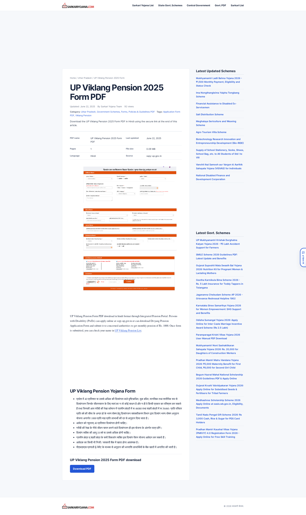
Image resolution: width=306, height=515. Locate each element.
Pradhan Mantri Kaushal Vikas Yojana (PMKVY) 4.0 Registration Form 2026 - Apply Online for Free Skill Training (217, 433)
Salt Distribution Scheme (210, 114)
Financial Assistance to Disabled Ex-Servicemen (216, 105)
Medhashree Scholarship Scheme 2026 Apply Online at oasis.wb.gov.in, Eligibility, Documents (219, 404)
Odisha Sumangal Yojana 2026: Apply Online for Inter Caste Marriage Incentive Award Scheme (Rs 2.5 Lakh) (219, 324)
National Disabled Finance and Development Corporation (213, 177)
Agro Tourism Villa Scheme (211, 132)
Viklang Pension (83, 115)
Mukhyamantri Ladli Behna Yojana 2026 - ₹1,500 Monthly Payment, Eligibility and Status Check (219, 82)
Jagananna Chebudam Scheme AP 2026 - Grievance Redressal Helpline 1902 (219, 296)
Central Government (198, 5)
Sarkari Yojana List (143, 5)
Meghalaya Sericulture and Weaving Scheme (216, 123)
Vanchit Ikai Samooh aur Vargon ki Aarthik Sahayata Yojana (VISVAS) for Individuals (219, 166)
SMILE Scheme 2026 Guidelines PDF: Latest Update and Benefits (216, 256)
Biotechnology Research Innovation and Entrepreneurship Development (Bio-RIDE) (220, 141)
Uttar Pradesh (85, 78)
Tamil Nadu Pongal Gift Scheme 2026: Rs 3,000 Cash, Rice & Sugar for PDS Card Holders (219, 418)
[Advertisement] (153, 36)
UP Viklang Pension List (128, 330)
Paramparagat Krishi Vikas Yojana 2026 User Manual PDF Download (218, 336)
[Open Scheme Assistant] (303, 257)
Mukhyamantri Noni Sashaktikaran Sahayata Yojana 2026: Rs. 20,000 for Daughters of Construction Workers (217, 349)
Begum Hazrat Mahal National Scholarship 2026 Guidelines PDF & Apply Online (219, 376)
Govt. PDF (220, 5)
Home (73, 78)
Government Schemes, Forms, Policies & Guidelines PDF (126, 111)
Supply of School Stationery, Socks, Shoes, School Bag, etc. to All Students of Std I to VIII (220, 154)
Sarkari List (237, 5)
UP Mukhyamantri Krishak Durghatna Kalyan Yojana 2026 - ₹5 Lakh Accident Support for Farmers (218, 244)
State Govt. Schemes (170, 5)
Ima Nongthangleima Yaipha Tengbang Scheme (217, 94)
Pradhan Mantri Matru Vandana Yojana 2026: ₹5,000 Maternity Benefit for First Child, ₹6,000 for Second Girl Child (218, 364)
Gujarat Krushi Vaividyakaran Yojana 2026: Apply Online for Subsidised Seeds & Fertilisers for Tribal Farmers (220, 389)
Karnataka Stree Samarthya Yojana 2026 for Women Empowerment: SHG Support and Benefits (218, 309)
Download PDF (82, 468)
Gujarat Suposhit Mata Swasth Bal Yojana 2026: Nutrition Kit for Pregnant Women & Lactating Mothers (219, 269)
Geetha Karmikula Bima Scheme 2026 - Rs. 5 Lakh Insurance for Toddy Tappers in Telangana (219, 284)
